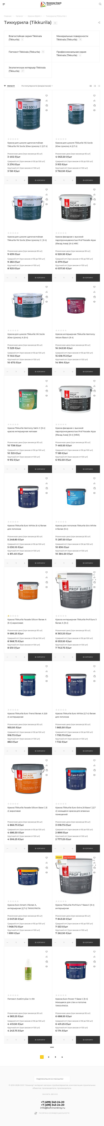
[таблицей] (99, 86)
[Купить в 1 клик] (46, 105)
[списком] (95, 86)
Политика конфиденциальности (54, 1113)
